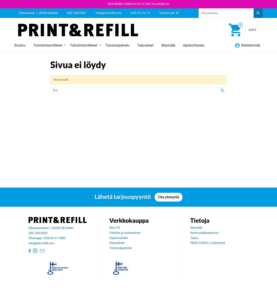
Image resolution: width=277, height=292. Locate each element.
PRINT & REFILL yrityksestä (207, 243)
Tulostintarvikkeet (83, 45)
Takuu (194, 238)
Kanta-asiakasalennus (204, 232)
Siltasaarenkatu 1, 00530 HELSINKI (51, 228)
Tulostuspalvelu (117, 45)
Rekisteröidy (250, 45)
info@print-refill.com (41, 243)
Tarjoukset (145, 45)
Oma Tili (114, 227)
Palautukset (117, 243)
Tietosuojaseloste (120, 248)
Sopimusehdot (118, 238)
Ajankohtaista (193, 45)
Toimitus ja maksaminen (125, 232)
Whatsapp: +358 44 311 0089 (47, 238)
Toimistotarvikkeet (47, 45)
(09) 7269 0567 (38, 233)
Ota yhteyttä (168, 197)
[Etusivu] (78, 30)
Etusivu (20, 45)
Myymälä (168, 45)
